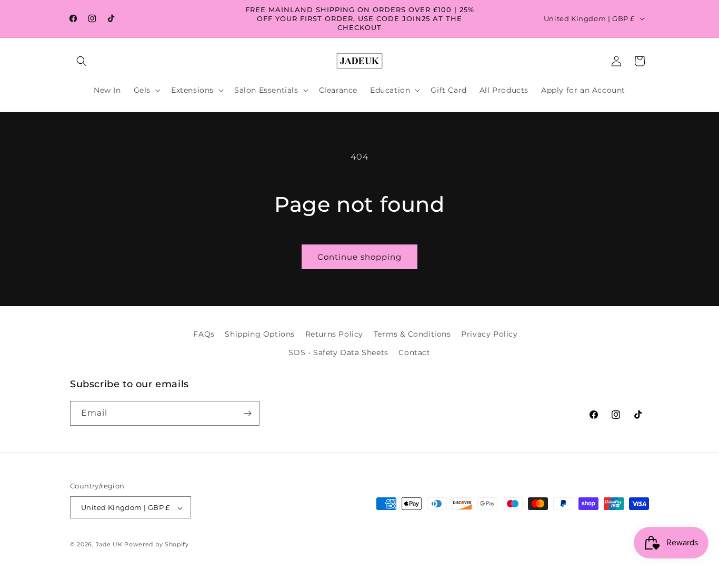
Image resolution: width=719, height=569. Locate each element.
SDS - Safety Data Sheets (338, 353)
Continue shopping (359, 257)
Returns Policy (334, 334)
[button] (81, 61)
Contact (414, 353)
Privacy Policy (489, 334)
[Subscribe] (247, 413)
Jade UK (110, 544)
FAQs (203, 334)
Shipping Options (260, 334)
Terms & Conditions (412, 334)
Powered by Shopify (156, 544)
